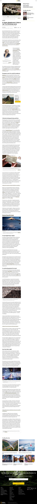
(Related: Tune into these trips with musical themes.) (10, 326)
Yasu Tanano (10, 271)
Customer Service (20, 489)
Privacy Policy (2, 489)
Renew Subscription (20, 490)
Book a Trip (11, 490)
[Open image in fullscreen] (10, 49)
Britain (17, 122)
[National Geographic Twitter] (30, 488)
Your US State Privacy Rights (4, 490)
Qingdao (9, 124)
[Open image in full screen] (19, 217)
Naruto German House (10, 263)
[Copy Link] (20, 27)
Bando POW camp (9, 130)
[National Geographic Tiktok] (34, 488)
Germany (5, 68)
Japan (3, 42)
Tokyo (8, 16)
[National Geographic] (18, 0)
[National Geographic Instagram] (27, 488)
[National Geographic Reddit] (35, 488)
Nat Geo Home (11, 488)
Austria (3, 77)
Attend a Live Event (12, 489)
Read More (9, 62)
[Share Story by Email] (18, 27)
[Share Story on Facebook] (15, 27)
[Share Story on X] (16, 27)
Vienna (15, 78)
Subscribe (19, 488)
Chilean (3, 192)
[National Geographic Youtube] (31, 488)
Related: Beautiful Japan (8, 215)
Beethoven (4, 75)
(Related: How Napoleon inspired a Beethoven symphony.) (11, 185)
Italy (6, 391)
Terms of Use (2, 488)
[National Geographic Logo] (3, 503)
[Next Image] (19, 223)
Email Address (10, 477)
